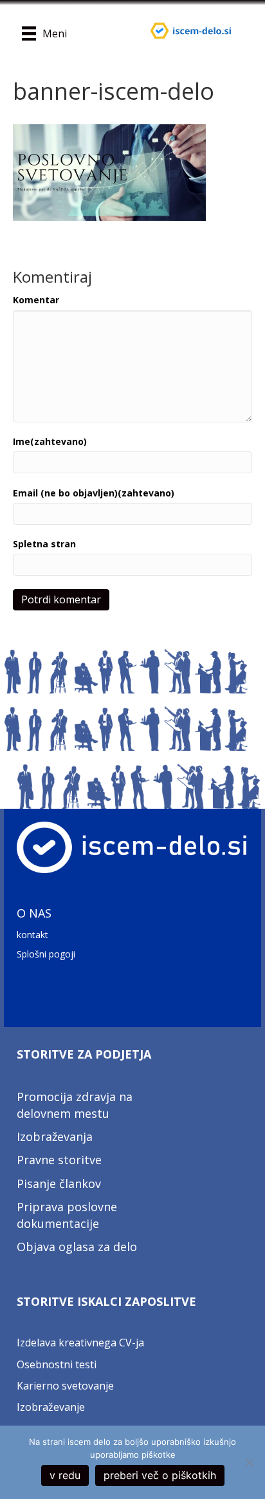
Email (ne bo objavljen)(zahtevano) (93, 493)
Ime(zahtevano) (50, 441)
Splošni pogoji (46, 954)
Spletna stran (44, 544)
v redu (65, 1475)
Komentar (36, 300)
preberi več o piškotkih (160, 1475)
